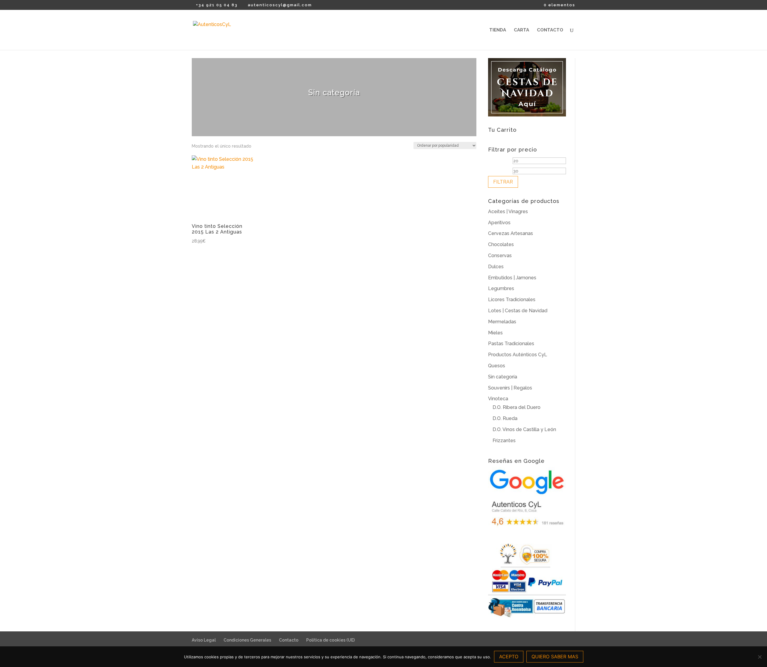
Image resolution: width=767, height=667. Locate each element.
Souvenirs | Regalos (510, 388)
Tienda (497, 30)
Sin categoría (502, 377)
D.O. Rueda (505, 418)
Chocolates (501, 244)
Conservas (500, 255)
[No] (760, 657)
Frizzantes (504, 440)
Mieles (495, 333)
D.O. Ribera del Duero (516, 407)
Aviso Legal (204, 640)
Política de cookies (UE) (330, 640)
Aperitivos (499, 222)
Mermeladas (502, 322)
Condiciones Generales (247, 640)
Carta (521, 30)
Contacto (550, 30)
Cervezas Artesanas (510, 233)
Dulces (496, 266)
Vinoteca (498, 398)
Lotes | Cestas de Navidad (517, 310)
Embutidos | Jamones (512, 278)
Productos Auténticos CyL (517, 354)
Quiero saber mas (555, 657)
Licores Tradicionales (511, 299)
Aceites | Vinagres (508, 211)
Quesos (496, 366)
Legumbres (501, 288)
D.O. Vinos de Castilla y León (524, 429)
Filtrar (503, 182)
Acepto (508, 657)
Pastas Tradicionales (511, 343)
